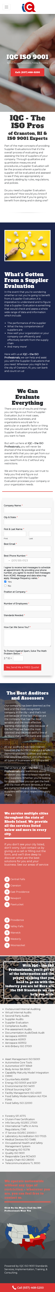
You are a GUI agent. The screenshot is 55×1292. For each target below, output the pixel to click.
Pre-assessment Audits (18, 1029)
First (6, 538)
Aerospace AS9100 (16, 1036)
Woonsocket (17, 945)
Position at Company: (15, 592)
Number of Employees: (16, 603)
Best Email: (10, 544)
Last (31, 538)
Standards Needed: (14, 615)
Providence (17, 920)
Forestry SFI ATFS (15, 1116)
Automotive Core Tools (18, 1062)
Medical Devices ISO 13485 (20, 1139)
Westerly (15, 939)
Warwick (15, 932)
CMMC (9, 1076)
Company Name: (13, 505)
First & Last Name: (14, 529)
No (9, 586)
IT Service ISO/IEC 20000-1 (20, 1132)
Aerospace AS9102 (16, 1042)
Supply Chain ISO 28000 (19, 1159)
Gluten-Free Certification (20, 1119)
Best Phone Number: (15, 555)
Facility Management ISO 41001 (23, 1093)
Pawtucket (17, 904)
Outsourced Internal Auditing (22, 1009)
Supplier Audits (14, 1019)
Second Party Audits (17, 1015)
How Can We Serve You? (17, 627)
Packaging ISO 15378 (17, 1149)
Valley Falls (16, 926)
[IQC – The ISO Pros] (29, 7)
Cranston (15, 885)
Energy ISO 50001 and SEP (21, 1082)
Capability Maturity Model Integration (27, 1072)
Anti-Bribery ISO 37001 (18, 1046)
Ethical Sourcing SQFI (18, 1089)
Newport (15, 898)
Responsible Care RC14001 (20, 1156)
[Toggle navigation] (6, 7)
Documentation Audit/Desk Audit (25, 1032)
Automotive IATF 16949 (18, 1066)
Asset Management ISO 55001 (22, 1059)
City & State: (11, 517)
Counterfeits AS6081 (17, 1079)
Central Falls (17, 879)
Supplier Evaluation (16, 1022)
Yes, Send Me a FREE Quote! (22, 667)
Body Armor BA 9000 (17, 1069)
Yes (10, 581)
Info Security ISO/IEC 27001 (21, 1122)
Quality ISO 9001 (15, 1153)
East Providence (19, 891)
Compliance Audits (16, 1026)
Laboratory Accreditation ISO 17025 (25, 1136)
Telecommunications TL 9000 (22, 1163)
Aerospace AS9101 (15, 1039)
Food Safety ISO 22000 (18, 1103)
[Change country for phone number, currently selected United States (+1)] (7, 560)
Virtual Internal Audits (18, 1012)
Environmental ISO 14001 (20, 1086)
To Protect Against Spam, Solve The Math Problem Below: (25, 652)
